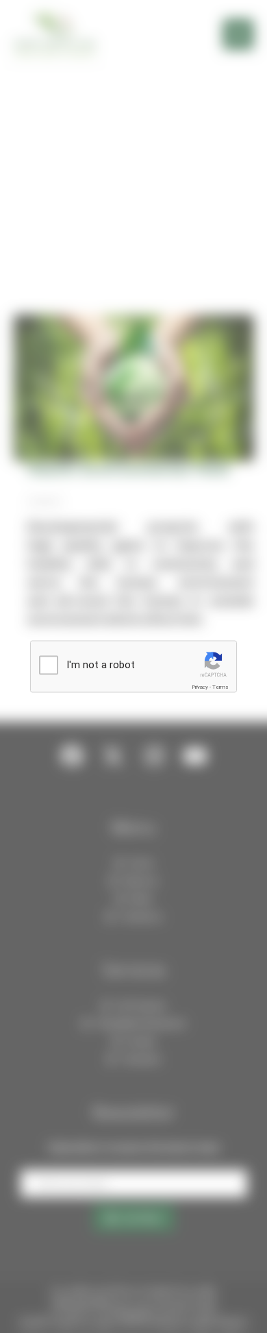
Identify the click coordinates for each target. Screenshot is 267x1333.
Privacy (200, 687)
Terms (220, 687)
